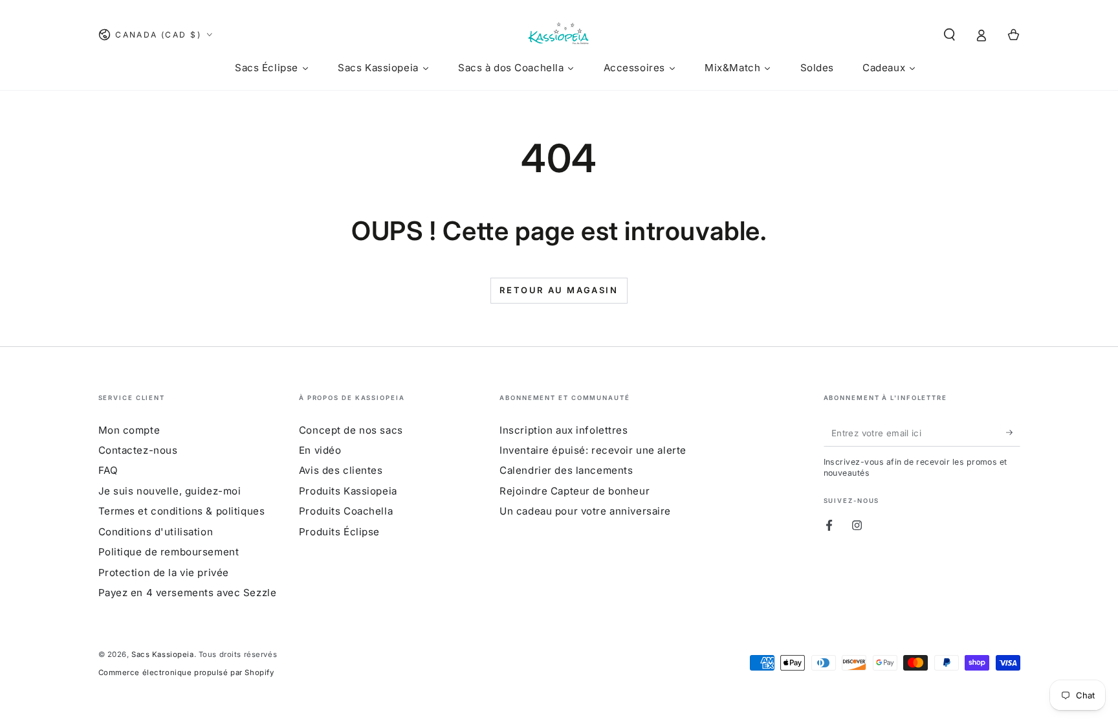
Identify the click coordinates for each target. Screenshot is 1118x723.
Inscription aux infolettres (563, 430)
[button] (949, 35)
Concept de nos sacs (351, 430)
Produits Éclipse (339, 532)
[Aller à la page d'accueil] (559, 35)
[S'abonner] (1013, 433)
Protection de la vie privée (163, 572)
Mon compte (129, 430)
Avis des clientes (341, 470)
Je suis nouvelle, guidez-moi (169, 491)
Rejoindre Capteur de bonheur (574, 491)
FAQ (108, 470)
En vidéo (320, 450)
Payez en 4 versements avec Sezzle (187, 592)
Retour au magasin (558, 290)
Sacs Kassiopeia (162, 654)
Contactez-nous (138, 450)
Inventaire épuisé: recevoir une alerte (592, 450)
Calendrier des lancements (566, 470)
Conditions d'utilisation (156, 532)
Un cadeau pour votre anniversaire (585, 511)
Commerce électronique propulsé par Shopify (186, 672)
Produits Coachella (346, 511)
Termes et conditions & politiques (181, 511)
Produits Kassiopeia (348, 491)
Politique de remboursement (168, 552)
